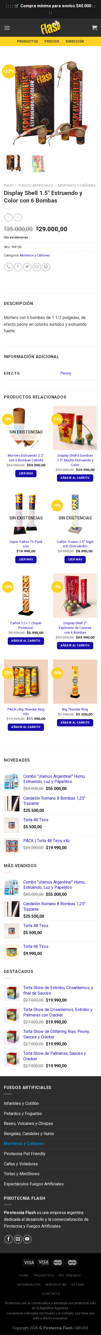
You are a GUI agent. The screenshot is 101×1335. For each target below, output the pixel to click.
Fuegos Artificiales (36, 185)
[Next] (88, 103)
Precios (52, 41)
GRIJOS (81, 1328)
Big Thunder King (75, 709)
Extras (77, 1285)
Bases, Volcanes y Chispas (28, 1123)
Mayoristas (56, 1285)
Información (28, 1285)
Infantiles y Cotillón (21, 1103)
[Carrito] (94, 27)
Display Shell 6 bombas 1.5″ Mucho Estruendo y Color (75, 460)
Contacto (51, 1294)
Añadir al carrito (75, 478)
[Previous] (12, 103)
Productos (27, 41)
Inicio (8, 185)
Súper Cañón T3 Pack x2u (25, 544)
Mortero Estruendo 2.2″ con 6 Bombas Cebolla (26, 457)
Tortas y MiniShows (22, 1173)
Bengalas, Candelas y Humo (29, 1133)
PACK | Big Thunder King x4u (26, 711)
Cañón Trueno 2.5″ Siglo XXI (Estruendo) (75, 544)
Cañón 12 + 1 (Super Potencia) (26, 625)
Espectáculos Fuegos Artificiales (34, 1183)
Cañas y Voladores (21, 1163)
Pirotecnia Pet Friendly (24, 1153)
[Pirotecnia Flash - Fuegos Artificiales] (50, 27)
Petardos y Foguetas (23, 1113)
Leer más (26, 473)
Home (24, 1275)
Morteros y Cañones (77, 185)
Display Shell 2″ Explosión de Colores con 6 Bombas (75, 627)
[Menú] (7, 27)
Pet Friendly (70, 1275)
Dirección (75, 41)
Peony (66, 373)
